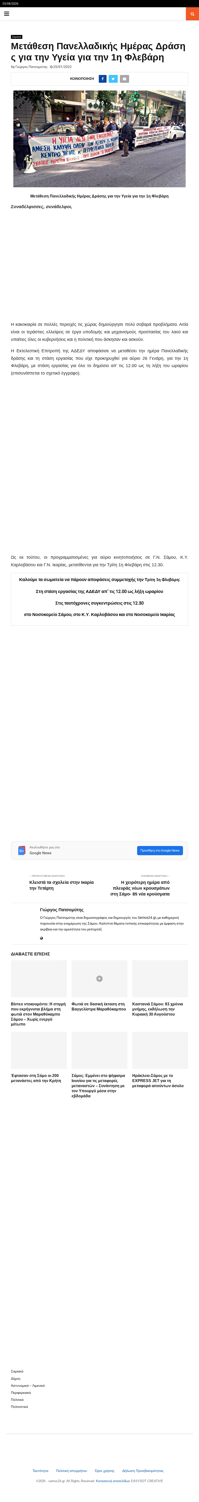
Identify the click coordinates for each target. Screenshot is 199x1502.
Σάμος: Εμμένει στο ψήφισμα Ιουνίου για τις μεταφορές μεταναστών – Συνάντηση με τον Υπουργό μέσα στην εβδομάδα (98, 1086)
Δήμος (16, 1378)
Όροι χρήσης (105, 1471)
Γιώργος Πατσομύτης (32, 67)
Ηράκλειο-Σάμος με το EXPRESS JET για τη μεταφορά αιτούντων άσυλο (158, 1081)
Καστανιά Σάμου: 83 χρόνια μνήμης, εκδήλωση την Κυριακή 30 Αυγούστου (157, 1009)
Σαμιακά (16, 36)
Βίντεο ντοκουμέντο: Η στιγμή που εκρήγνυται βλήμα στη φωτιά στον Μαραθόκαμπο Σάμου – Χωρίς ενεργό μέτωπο (38, 1014)
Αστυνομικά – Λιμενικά (28, 1385)
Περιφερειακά (21, 1393)
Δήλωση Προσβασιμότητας (143, 1471)
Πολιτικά (17, 1400)
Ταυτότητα (41, 1471)
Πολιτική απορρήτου (71, 1471)
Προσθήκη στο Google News (160, 850)
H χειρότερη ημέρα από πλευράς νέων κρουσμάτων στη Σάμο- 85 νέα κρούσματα (140, 888)
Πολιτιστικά (19, 1407)
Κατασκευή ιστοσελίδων (113, 1481)
